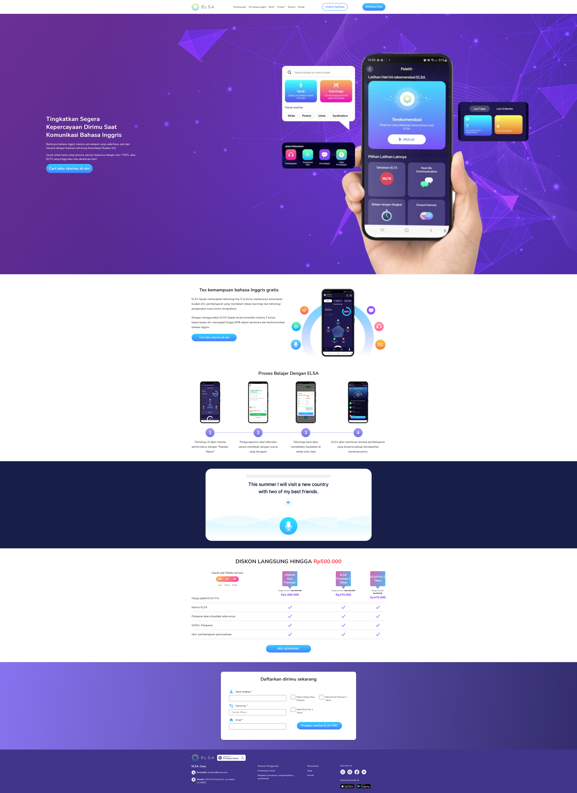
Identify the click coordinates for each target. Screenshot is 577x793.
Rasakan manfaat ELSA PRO (319, 725)
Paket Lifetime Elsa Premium (305, 699)
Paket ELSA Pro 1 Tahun (304, 711)
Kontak (301, 7)
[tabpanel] (210, 417)
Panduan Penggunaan (268, 766)
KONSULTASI (373, 7)
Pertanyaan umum (266, 770)
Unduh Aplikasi (335, 7)
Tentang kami (239, 7)
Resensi (292, 7)
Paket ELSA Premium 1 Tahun (336, 699)
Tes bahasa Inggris (257, 7)
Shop (309, 770)
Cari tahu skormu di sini (69, 168)
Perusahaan (313, 766)
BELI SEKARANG (288, 648)
